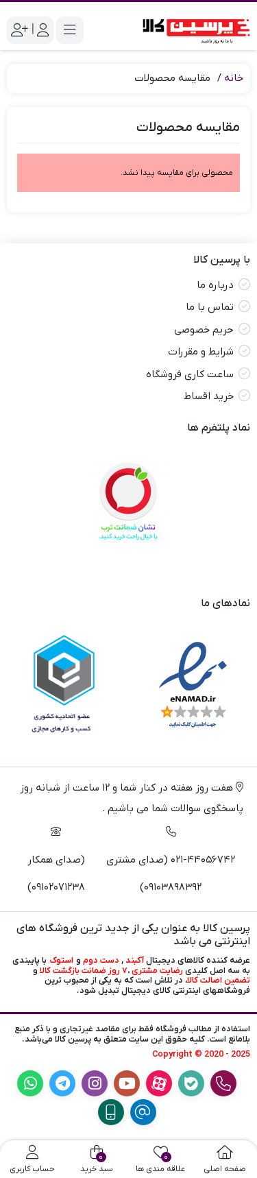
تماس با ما (210, 307)
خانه (233, 78)
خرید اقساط (209, 396)
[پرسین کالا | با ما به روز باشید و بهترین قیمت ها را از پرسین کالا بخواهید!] (193, 30)
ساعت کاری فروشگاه (190, 374)
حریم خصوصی (204, 330)
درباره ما (215, 285)
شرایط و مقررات (201, 352)
